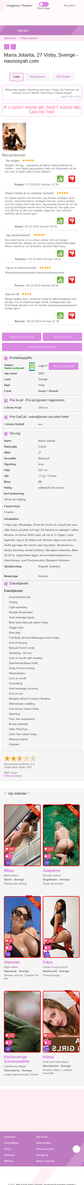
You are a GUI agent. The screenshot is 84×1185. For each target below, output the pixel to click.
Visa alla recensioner (42, 347)
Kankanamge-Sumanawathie (16, 1059)
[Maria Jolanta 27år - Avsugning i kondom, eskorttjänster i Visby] (14, 135)
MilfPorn (8, 1161)
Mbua (9, 870)
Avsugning (42, 1155)
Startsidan (10, 38)
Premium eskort (45, 1148)
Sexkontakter (43, 1142)
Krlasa (48, 1057)
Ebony (7, 1148)
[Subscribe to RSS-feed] (42, 1171)
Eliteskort (9, 1155)
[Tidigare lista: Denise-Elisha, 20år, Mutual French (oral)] (6, 46)
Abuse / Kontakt (45, 1161)
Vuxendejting (11, 1142)
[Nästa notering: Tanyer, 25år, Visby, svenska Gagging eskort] (13, 46)
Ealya (47, 962)
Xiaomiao (12, 962)
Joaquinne (52, 870)
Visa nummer (63, 366)
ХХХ (63, 76)
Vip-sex (23, 30)
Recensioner (13, 775)
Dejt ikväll (41, 1136)
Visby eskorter (29, 38)
